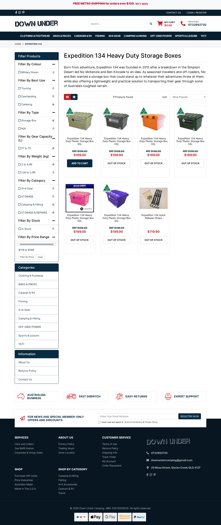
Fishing (22, 301)
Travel (61, 493)
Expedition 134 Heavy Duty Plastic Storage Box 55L (80, 141)
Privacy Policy (151, 422)
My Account (109, 461)
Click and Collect (24, 443)
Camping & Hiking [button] (135, 35)
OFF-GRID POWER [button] (161, 35)
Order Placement (111, 465)
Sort (164, 96)
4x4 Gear (24, 309)
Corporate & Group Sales (29, 452)
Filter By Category (31, 180)
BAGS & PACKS (27, 284)
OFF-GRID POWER (29, 327)
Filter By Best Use (31, 80)
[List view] (74, 97)
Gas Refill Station (24, 448)
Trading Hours (66, 448)
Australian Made (24, 484)
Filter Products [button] (29, 56)
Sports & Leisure (28, 335)
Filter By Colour (29, 64)
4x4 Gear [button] (114, 35)
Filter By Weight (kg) (33, 156)
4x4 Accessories (67, 484)
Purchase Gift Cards (26, 475)
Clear (40, 257)
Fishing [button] (100, 35)
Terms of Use (109, 443)
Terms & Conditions (133, 422)
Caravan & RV (26, 292)
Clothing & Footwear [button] (35, 35)
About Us (24, 362)
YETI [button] (203, 35)
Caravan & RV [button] (83, 35)
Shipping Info (109, 452)
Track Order (109, 456)
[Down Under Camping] (37, 23)
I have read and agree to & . (129, 422)
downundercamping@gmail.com (172, 460)
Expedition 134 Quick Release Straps (153, 216)
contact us (173, 12)
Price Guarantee (24, 480)
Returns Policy (27, 370)
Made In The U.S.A (25, 488)
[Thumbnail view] (67, 97)
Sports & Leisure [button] (186, 35)
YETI (21, 344)
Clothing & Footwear (30, 275)
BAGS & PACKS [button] (62, 35)
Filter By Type (28, 112)
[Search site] (151, 24)
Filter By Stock (29, 220)
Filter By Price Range (33, 237)
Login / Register (196, 12)
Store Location (66, 452)
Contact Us (25, 379)
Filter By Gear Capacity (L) (35, 138)
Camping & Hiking (29, 318)
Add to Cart (79, 163)
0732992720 (197, 24)
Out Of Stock (117, 163)
